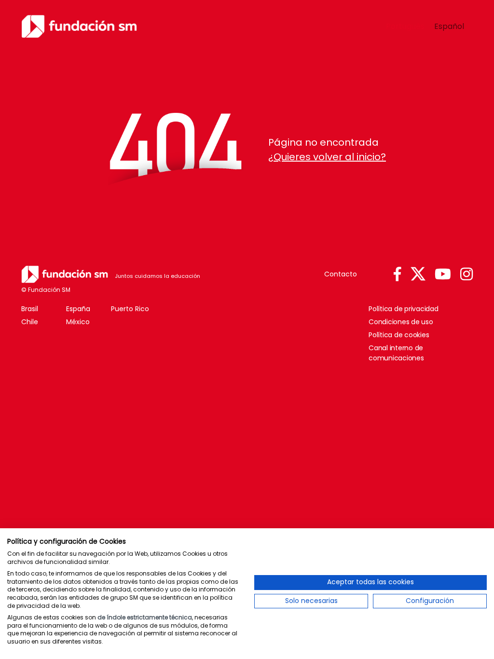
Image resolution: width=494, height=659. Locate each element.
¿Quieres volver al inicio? (327, 157)
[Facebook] (397, 274)
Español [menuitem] (449, 25)
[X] (418, 274)
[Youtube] (443, 274)
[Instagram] (466, 274)
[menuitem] (405, 26)
